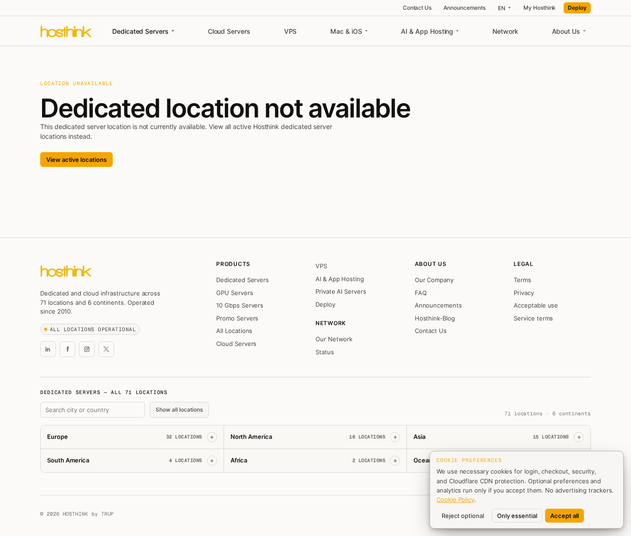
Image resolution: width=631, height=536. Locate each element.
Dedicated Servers (140, 31)
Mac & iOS (346, 31)
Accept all (564, 515)
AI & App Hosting (427, 31)
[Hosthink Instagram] (87, 349)
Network (505, 31)
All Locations (234, 330)
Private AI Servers (341, 291)
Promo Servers (237, 318)
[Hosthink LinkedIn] (48, 349)
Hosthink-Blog (435, 318)
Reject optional (463, 515)
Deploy (577, 7)
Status (325, 352)
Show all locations (179, 409)
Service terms (533, 318)
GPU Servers (234, 292)
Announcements (464, 7)
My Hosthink (539, 7)
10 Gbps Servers (239, 305)
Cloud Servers (229, 31)
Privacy (524, 292)
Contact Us (417, 7)
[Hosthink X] (106, 349)
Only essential (517, 515)
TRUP (107, 514)
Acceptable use (536, 305)
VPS (290, 31)
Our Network (334, 339)
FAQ (421, 292)
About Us (566, 31)
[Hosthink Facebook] (67, 349)
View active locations (76, 159)
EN (501, 8)
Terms (522, 279)
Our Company (434, 279)
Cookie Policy (455, 499)
